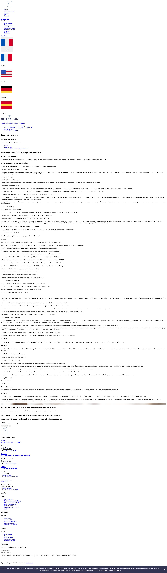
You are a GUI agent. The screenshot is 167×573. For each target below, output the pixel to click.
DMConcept (29, 563)
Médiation (7, 33)
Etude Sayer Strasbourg (10, 504)
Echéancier (7, 31)
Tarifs (5, 509)
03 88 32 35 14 (7, 488)
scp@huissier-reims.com (11, 476)
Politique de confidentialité (11, 507)
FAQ (5, 14)
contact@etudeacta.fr (10, 450)
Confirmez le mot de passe (32, 411)
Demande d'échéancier (10, 521)
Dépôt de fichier (8, 537)
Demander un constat (10, 523)
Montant (3, 422)
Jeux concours (8, 25)
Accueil (6, 9)
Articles (6, 13)
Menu (2, 35)
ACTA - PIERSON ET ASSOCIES (14, 126)
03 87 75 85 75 (7, 449)
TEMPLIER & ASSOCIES (11, 130)
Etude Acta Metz (8, 499)
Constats (6, 26)
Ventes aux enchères (9, 29)
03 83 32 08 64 (7, 462)
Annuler (3, 425)
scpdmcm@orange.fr (10, 463)
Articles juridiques (9, 520)
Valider (8, 425)
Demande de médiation (10, 524)
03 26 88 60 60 (7, 475)
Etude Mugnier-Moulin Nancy (12, 501)
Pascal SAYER (8, 129)
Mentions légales (8, 505)
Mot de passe (4, 411)
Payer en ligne (5, 19)
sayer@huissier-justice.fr (11, 489)
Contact (6, 16)
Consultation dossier (9, 28)
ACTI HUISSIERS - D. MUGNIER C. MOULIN (18, 127)
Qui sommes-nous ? (9, 11)
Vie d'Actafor (8, 518)
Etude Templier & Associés (11, 502)
